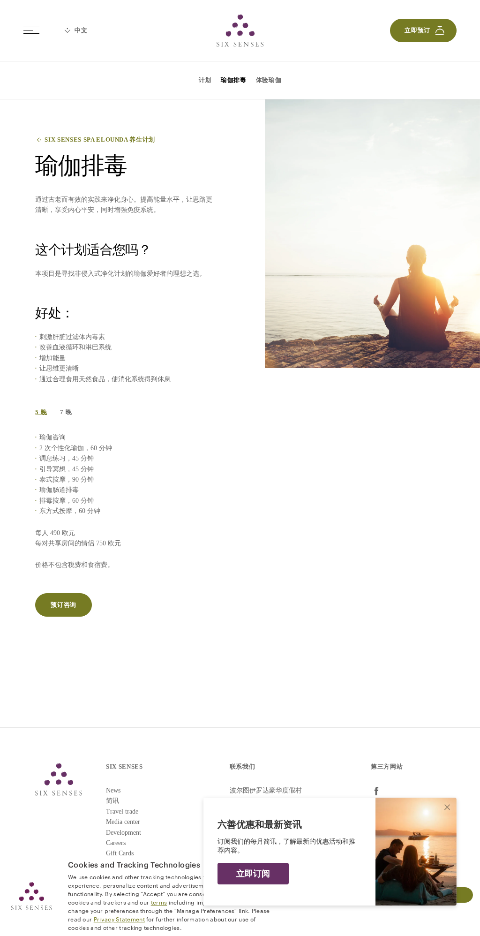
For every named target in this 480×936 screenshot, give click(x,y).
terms (159, 902)
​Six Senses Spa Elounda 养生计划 (100, 139)
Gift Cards (120, 853)
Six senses (240, 30)
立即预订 (417, 30)
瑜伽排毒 (234, 79)
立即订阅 (253, 873)
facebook (376, 791)
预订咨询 (63, 604)
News (113, 790)
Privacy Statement (119, 918)
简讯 (112, 800)
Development (123, 832)
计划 (205, 79)
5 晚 (41, 411)
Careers (116, 842)
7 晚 (66, 411)
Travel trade (122, 811)
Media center (123, 821)
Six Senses (58, 779)
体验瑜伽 (269, 79)
